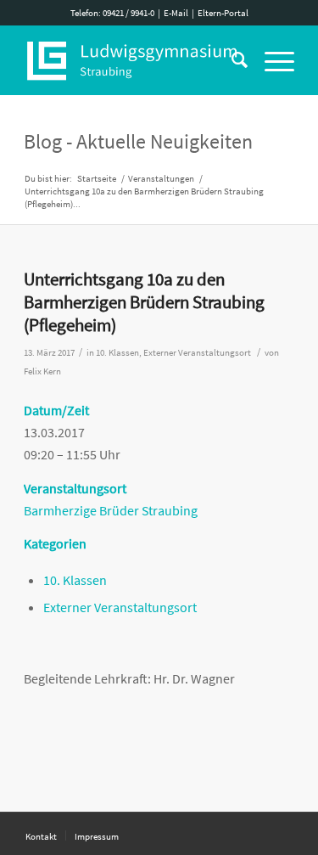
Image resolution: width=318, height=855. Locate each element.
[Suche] (231, 60)
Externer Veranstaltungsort (197, 352)
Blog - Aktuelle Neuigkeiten (138, 141)
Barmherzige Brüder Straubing (111, 510)
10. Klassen (117, 352)
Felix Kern (42, 371)
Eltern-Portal (223, 13)
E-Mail (176, 13)
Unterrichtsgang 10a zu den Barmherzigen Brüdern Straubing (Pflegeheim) (144, 302)
